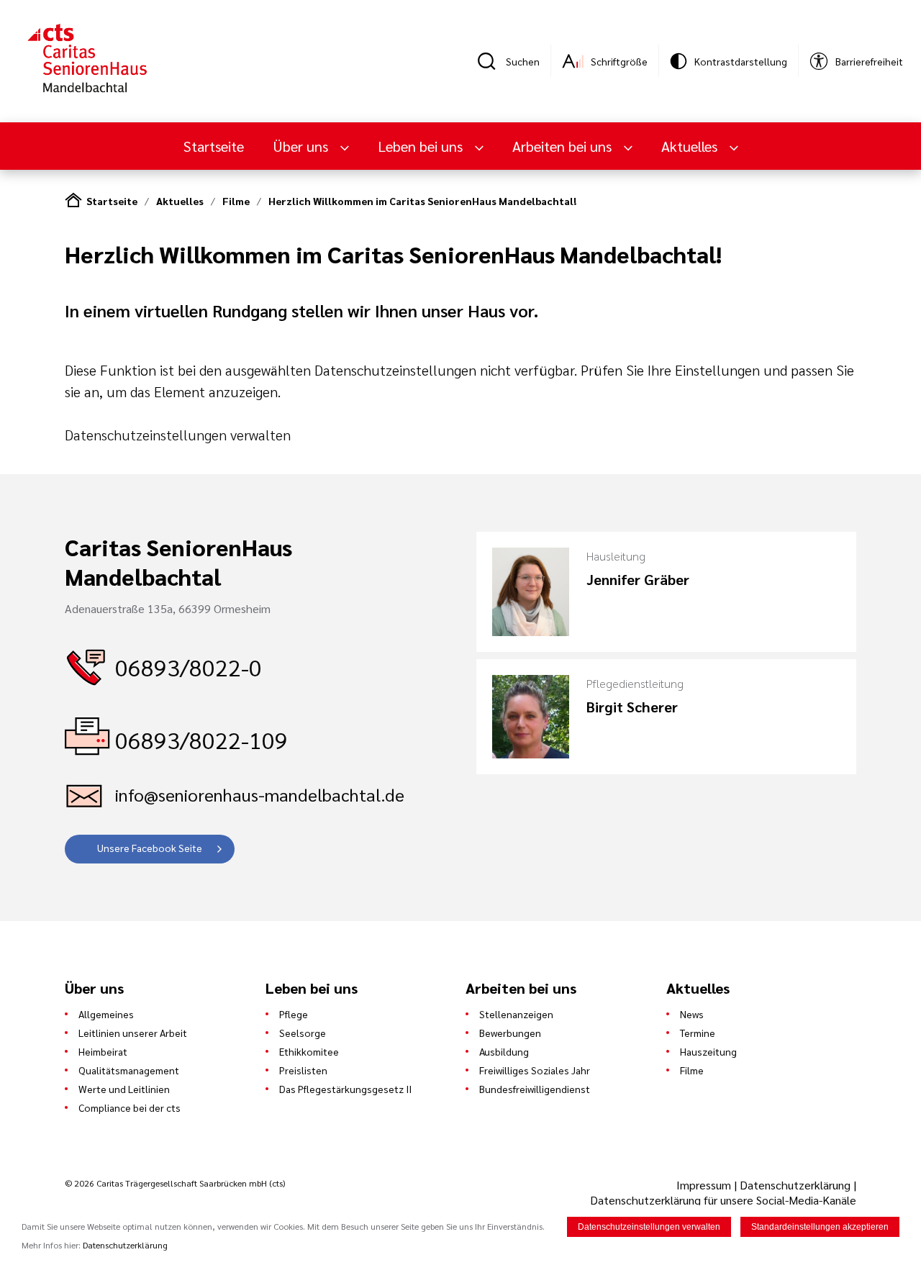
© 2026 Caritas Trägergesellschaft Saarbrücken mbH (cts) (175, 1183)
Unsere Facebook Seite (149, 847)
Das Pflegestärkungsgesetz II (345, 1088)
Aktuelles (180, 200)
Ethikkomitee (309, 1051)
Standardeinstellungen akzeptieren (820, 1227)
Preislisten (303, 1070)
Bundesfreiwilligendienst (534, 1088)
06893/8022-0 (188, 666)
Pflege (293, 1013)
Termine (697, 1032)
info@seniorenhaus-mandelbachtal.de (259, 794)
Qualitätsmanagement (128, 1070)
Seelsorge (302, 1032)
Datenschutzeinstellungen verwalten (178, 434)
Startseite (213, 146)
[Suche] (491, 61)
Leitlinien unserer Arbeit (132, 1032)
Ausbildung (504, 1051)
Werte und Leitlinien (124, 1088)
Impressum (705, 1184)
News (692, 1013)
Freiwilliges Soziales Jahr (534, 1070)
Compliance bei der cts (129, 1107)
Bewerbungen (510, 1032)
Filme (236, 200)
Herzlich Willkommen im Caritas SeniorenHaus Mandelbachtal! (422, 200)
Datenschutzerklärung (795, 1184)
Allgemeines (106, 1013)
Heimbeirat (102, 1051)
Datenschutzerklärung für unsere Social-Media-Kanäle (723, 1199)
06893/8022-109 (201, 739)
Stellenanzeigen (516, 1013)
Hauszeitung (708, 1051)
